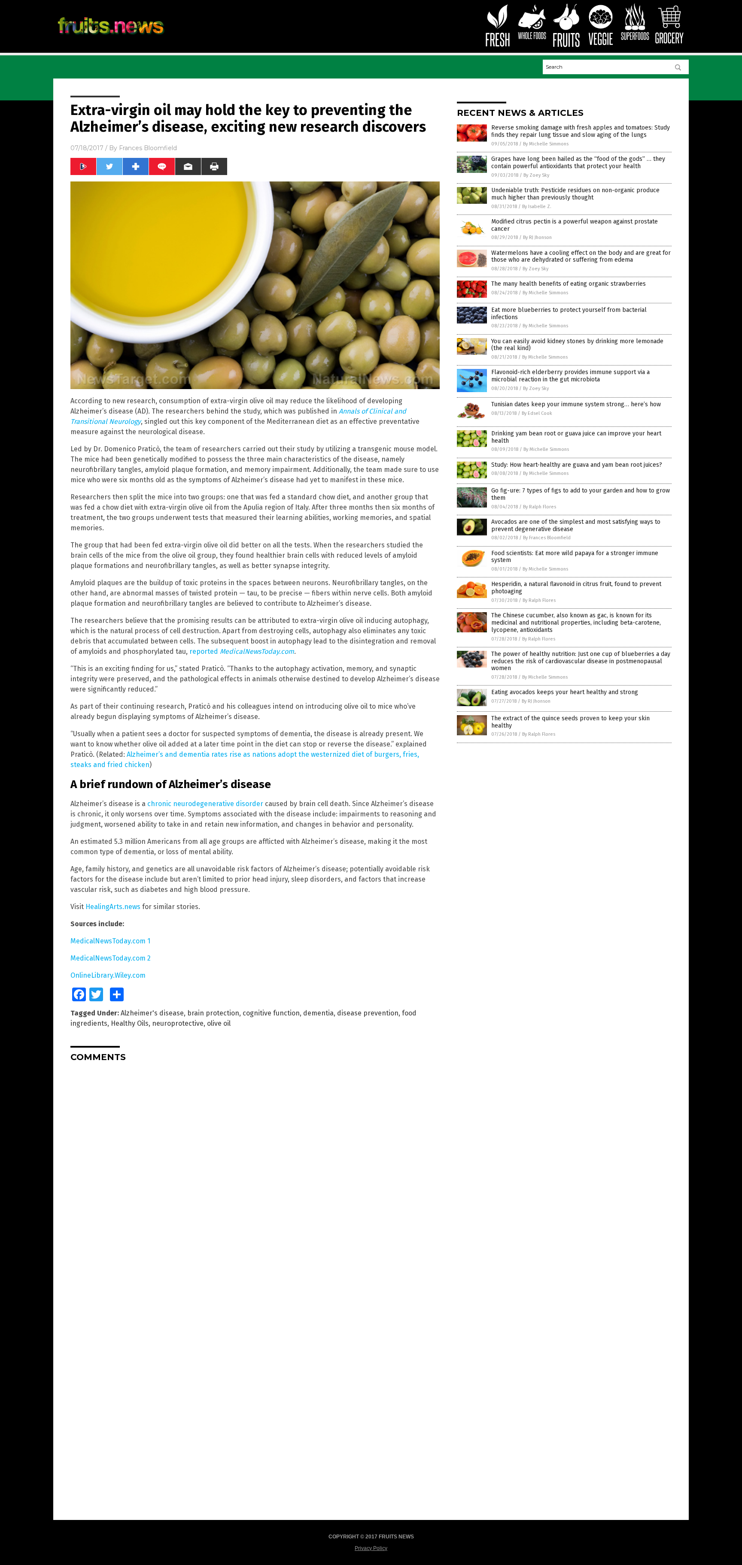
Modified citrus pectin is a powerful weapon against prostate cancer (574, 225)
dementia (318, 1013)
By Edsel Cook (537, 413)
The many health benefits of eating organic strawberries (568, 283)
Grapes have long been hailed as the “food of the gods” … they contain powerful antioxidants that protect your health (578, 162)
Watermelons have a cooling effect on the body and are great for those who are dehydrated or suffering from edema (581, 256)
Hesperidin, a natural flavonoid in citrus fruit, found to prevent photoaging (576, 587)
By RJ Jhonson (537, 237)
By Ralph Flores (539, 507)
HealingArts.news (112, 907)
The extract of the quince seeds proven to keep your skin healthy (570, 722)
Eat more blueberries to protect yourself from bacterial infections (569, 313)
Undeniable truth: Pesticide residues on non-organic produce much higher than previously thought (575, 194)
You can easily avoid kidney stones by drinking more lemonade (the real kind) (577, 345)
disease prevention (367, 1013)
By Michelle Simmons (546, 144)
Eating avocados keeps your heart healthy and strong (564, 692)
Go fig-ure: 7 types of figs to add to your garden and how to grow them (580, 494)
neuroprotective (178, 1023)
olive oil (219, 1023)
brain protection (213, 1013)
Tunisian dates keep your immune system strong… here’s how (576, 404)
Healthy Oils (130, 1023)
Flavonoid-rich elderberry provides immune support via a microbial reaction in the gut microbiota (570, 376)
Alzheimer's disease (152, 1013)
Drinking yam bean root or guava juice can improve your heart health (576, 437)
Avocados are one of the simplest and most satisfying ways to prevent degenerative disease (575, 525)
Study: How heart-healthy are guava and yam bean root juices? (576, 464)
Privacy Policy (371, 1548)
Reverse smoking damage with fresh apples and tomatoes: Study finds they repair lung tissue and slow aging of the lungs (580, 131)
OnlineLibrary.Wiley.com (108, 975)
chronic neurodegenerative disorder (205, 804)
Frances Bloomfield (148, 148)
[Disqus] (255, 1176)
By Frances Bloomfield (547, 538)
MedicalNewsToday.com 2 (110, 958)
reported (241, 651)
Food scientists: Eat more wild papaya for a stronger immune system (574, 557)
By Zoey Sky (536, 175)
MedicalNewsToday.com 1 (110, 941)
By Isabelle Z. (536, 206)
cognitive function (271, 1013)
